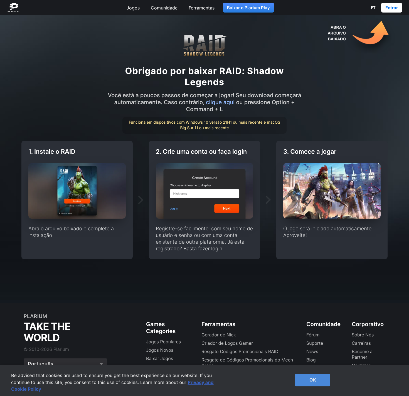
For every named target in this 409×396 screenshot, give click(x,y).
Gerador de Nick (218, 335)
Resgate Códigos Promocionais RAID (239, 351)
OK (312, 380)
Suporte (314, 343)
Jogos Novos (159, 350)
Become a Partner (362, 354)
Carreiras (361, 343)
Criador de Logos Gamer (227, 343)
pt (373, 7)
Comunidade (164, 8)
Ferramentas (202, 8)
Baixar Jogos (159, 358)
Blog (311, 360)
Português (40, 364)
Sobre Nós (363, 335)
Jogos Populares (163, 341)
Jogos (133, 8)
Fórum (312, 335)
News (312, 351)
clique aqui (221, 102)
